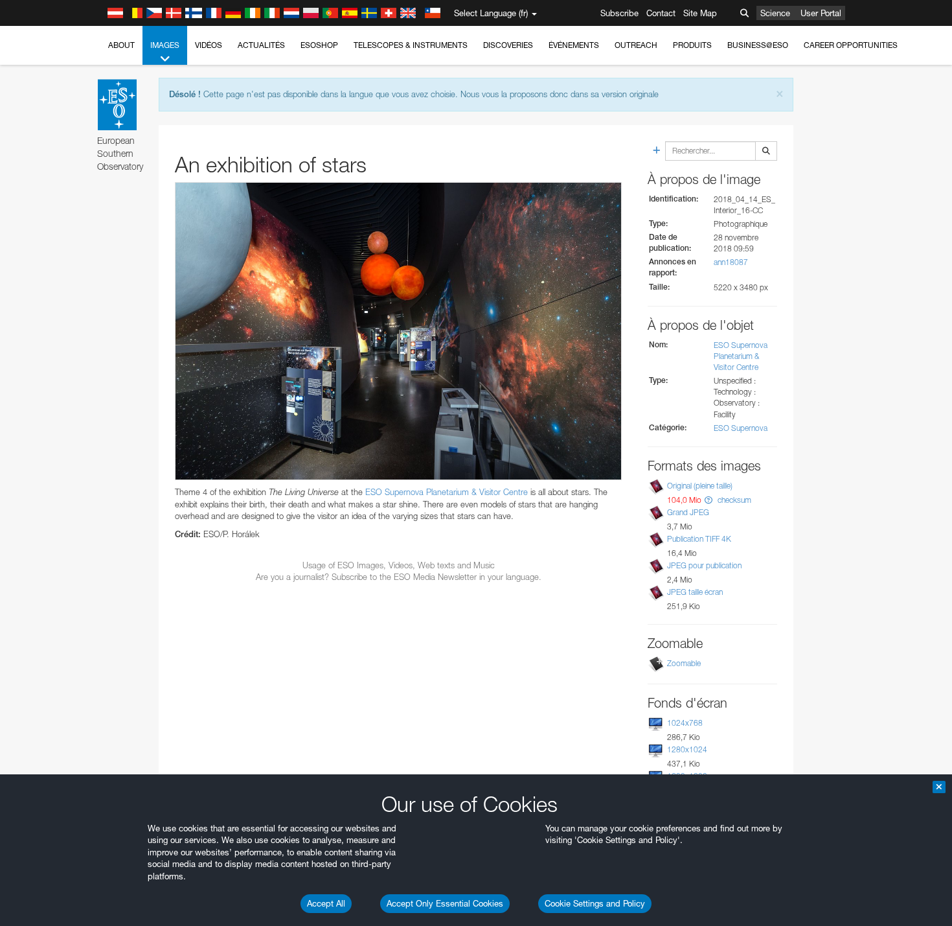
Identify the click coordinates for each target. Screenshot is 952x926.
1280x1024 (687, 749)
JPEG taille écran (695, 592)
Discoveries (508, 45)
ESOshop (319, 45)
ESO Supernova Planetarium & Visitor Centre (446, 492)
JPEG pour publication (704, 565)
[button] (708, 500)
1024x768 (685, 723)
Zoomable (684, 663)
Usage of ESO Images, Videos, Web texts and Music (398, 565)
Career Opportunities (851, 45)
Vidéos (208, 45)
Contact (660, 13)
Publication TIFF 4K (699, 539)
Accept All (326, 903)
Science (775, 13)
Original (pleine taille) (699, 486)
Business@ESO (757, 45)
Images (164, 45)
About (121, 45)
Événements (574, 45)
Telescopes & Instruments (411, 45)
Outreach (636, 45)
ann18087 (731, 262)
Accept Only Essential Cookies (445, 903)
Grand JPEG (688, 512)
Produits (692, 45)
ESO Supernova (740, 428)
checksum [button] (733, 500)
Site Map (700, 13)
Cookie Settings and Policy (595, 903)
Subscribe (619, 13)
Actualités (261, 45)
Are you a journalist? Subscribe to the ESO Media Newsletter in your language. (398, 577)
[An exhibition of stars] (398, 331)
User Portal (820, 13)
